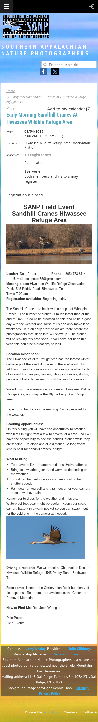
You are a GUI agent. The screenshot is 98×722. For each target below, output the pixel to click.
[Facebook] (43, 71)
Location (11, 143)
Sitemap (82, 688)
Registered (12, 155)
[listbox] (69, 109)
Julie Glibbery (79, 648)
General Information (69, 654)
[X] (55, 71)
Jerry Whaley (36, 648)
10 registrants (37, 155)
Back (10, 108)
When (9, 131)
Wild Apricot (53, 712)
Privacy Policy (49, 693)
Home (10, 91)
